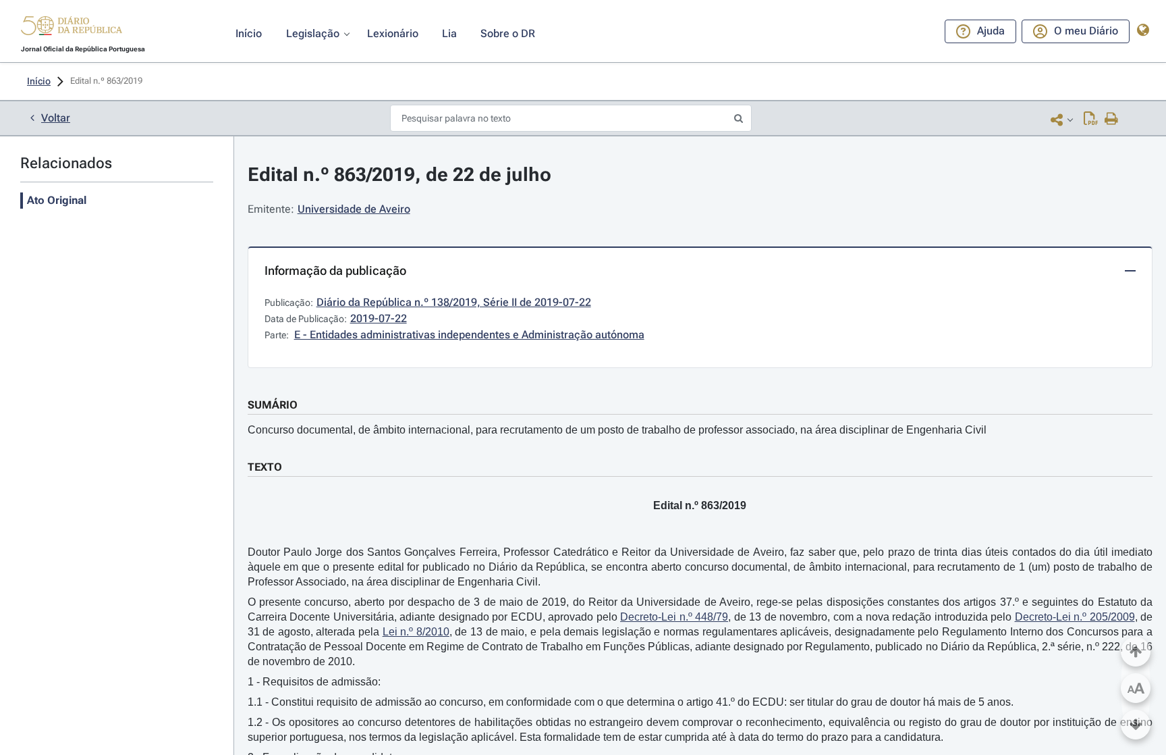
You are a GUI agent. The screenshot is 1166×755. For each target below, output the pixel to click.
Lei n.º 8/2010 (416, 631)
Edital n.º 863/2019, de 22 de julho (399, 174)
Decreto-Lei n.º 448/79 (674, 617)
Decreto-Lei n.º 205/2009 (1075, 617)
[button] (71, 27)
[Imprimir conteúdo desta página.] (1112, 119)
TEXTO (265, 467)
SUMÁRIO (273, 404)
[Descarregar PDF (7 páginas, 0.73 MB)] (1091, 119)
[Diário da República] (71, 28)
